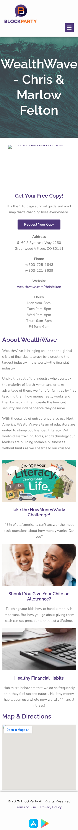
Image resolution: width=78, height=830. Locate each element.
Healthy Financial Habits (39, 678)
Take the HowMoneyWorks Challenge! (39, 512)
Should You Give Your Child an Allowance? (39, 596)
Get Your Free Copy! (39, 196)
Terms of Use (25, 807)
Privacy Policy (51, 807)
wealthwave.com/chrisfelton (39, 286)
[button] (69, 27)
